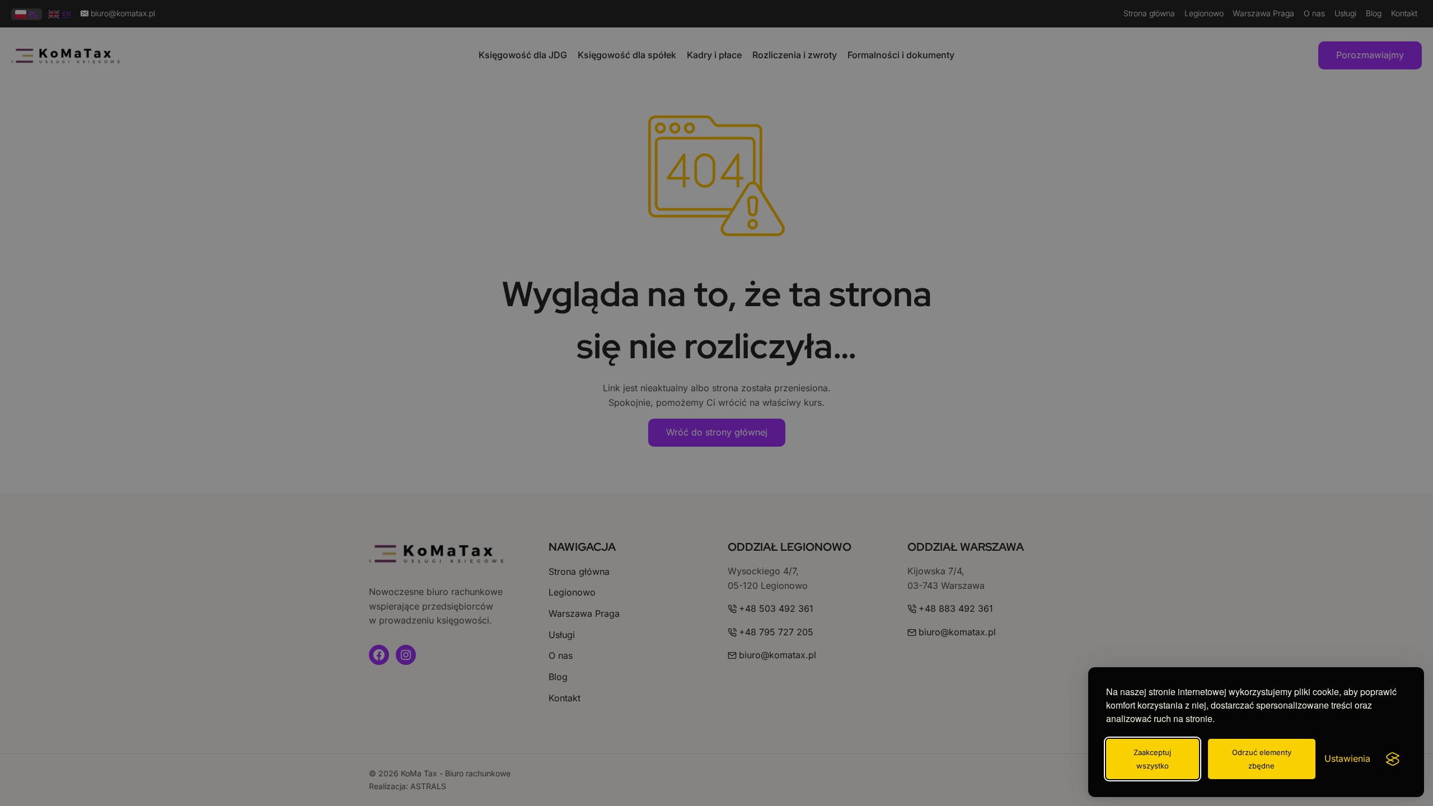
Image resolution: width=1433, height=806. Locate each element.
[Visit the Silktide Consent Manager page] (1392, 759)
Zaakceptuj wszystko (1152, 759)
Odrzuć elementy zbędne (1261, 759)
